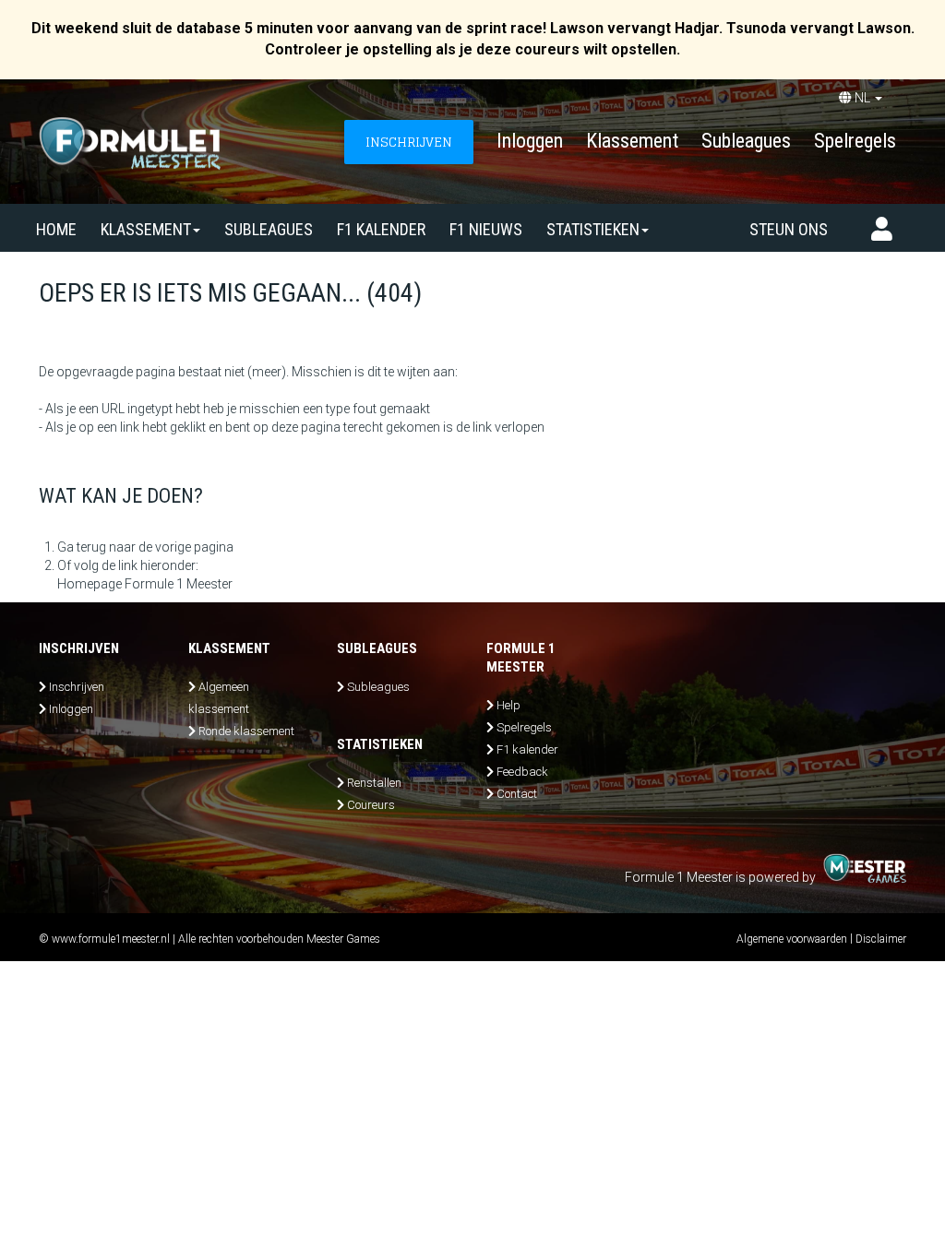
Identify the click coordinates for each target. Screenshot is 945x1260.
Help (508, 705)
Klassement (632, 140)
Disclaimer (880, 939)
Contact (516, 794)
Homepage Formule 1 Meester (145, 584)
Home (56, 229)
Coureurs (371, 805)
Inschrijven (76, 687)
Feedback (522, 772)
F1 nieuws (485, 229)
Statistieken (593, 229)
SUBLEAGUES (268, 229)
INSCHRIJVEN (408, 141)
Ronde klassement (246, 731)
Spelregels (855, 140)
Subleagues (746, 140)
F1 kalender (381, 229)
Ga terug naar (96, 547)
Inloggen (529, 140)
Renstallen (374, 783)
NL (862, 97)
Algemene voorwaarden (791, 939)
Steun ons (788, 229)
